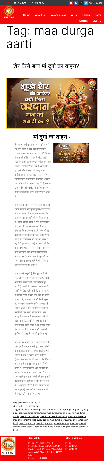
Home (26, 15)
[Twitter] (86, 3)
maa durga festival (77, 416)
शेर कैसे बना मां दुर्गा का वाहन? (46, 66)
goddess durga (26, 413)
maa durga (52, 413)
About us (40, 15)
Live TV (97, 20)
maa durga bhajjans (29, 416)
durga (68, 409)
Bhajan (86, 15)
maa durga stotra (44, 423)
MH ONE (6, 3)
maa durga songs (40, 420)
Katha (98, 15)
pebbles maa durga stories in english (52, 426)
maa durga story (27, 423)
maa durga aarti (66, 413)
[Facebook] (76, 3)
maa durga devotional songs (53, 416)
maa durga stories (58, 420)
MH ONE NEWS (20, 3)
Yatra (74, 15)
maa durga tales (61, 423)
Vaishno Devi (58, 15)
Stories (83, 20)
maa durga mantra (22, 420)
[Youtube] (71, 3)
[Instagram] (81, 3)
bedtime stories (56, 409)
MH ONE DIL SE (37, 3)
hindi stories (40, 413)
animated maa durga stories (34, 409)
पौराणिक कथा (34, 406)
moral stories (27, 426)
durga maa (77, 409)
